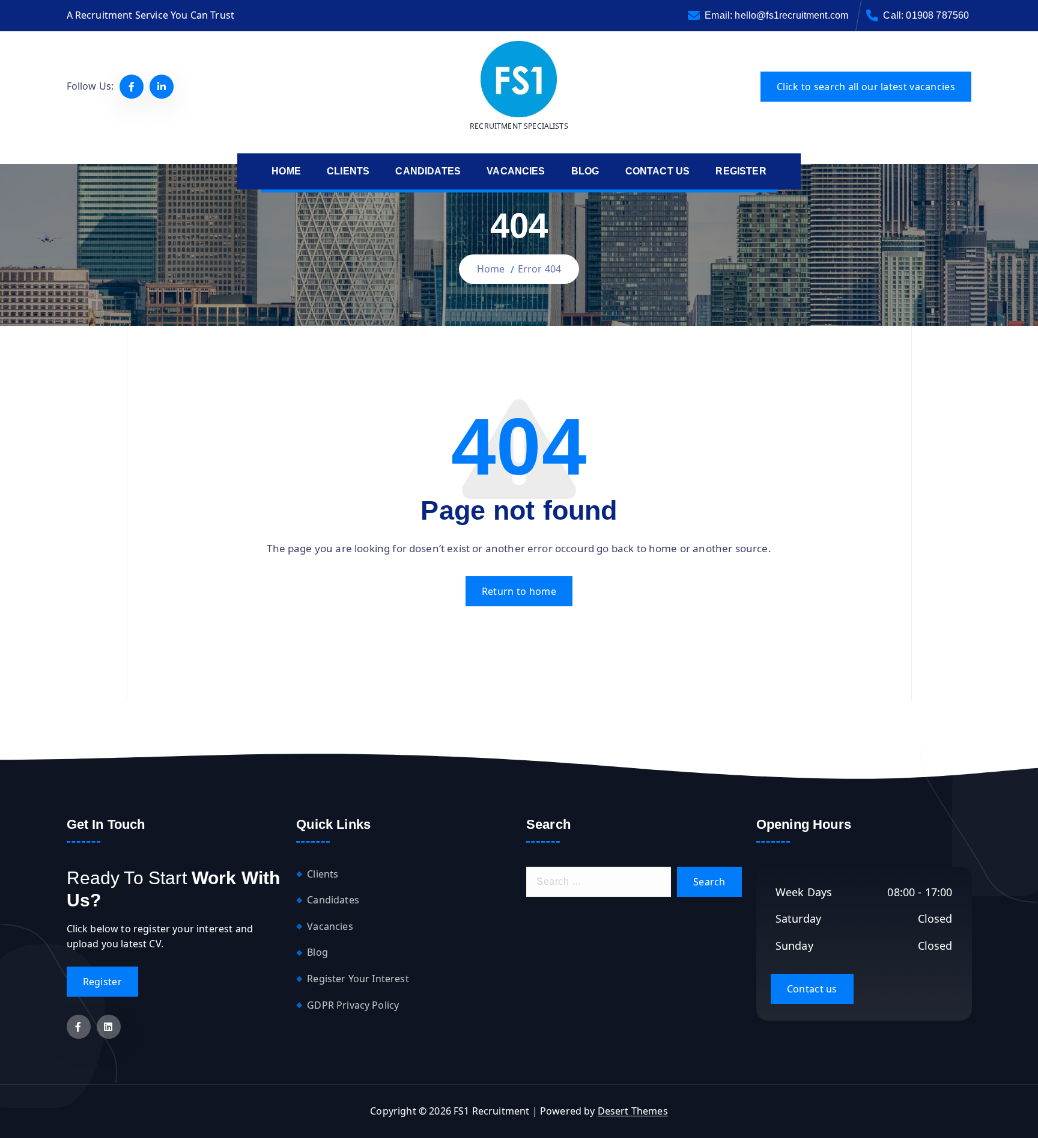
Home (491, 268)
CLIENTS (348, 171)
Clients (322, 874)
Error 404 (539, 268)
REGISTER (740, 171)
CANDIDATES (428, 171)
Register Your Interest (358, 978)
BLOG (585, 171)
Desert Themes (633, 1111)
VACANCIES (516, 171)
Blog (317, 952)
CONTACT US (657, 171)
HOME (286, 171)
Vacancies (330, 926)
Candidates (333, 899)
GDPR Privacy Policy (353, 1005)
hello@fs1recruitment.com (791, 15)
